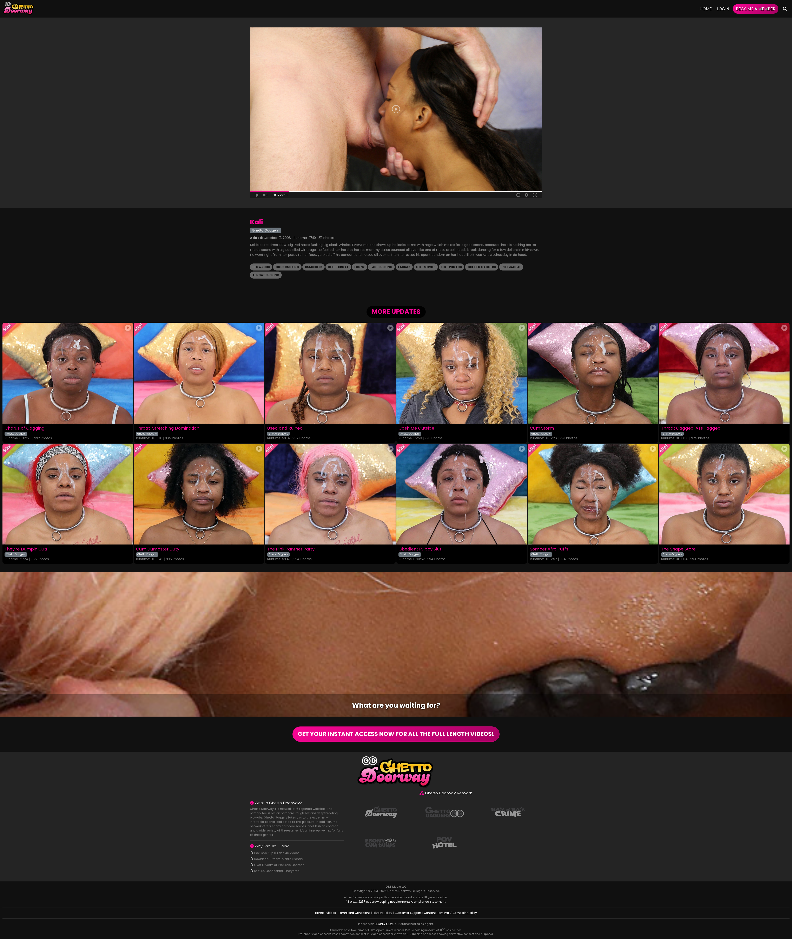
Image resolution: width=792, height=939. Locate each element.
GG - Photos (451, 267)
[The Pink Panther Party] (330, 494)
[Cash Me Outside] (461, 373)
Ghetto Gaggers (482, 267)
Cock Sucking (287, 267)
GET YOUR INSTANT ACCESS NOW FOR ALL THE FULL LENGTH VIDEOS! (396, 734)
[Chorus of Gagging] (67, 373)
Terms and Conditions (354, 913)
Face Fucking (381, 267)
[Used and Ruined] (330, 373)
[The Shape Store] (724, 494)
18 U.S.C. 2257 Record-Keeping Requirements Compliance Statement (396, 902)
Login (723, 9)
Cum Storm (542, 428)
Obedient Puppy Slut (419, 549)
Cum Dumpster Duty (157, 549)
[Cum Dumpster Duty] (199, 494)
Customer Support (408, 913)
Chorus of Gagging (25, 428)
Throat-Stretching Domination (167, 428)
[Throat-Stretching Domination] (199, 373)
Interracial (511, 267)
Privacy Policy (382, 913)
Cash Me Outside (416, 428)
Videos (331, 913)
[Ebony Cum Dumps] (380, 842)
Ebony (359, 267)
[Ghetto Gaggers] (444, 812)
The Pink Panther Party (291, 549)
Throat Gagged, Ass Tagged (691, 428)
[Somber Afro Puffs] (593, 494)
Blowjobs (261, 267)
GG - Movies (425, 267)
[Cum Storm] (593, 373)
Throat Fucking (265, 275)
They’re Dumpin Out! (26, 549)
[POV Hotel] (444, 842)
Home (706, 9)
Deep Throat (338, 267)
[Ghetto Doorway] (18, 8)
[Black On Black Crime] (508, 812)
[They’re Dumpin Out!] (67, 494)
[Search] (785, 9)
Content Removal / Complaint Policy (450, 913)
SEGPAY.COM (384, 924)
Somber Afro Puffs (549, 549)
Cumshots (313, 267)
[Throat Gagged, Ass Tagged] (724, 373)
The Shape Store (678, 549)
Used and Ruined (285, 428)
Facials (404, 267)
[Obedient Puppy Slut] (461, 494)
